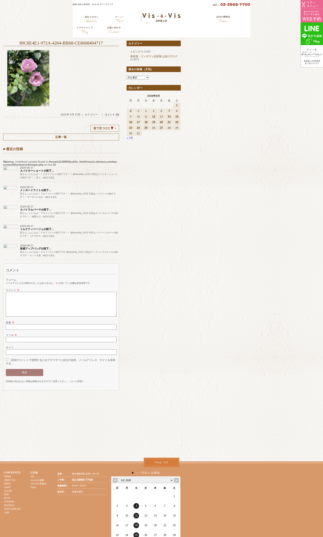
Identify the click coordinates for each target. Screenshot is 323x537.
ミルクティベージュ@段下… (37, 229)
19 (153, 122)
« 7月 (130, 137)
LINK (6, 512)
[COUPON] (84, 31)
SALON (8, 491)
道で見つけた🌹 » (104, 128)
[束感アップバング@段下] (10, 247)
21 (169, 122)
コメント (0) (111, 114)
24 (138, 127)
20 (161, 122)
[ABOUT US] (91, 19)
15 (176, 116)
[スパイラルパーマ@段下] (10, 209)
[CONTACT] (113, 31)
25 (145, 127)
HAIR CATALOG (12, 509)
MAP (6, 494)
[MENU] (119, 19)
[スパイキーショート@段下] (10, 170)
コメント (13, 290)
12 (153, 116)
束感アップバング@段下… (35, 248)
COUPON (9, 501)
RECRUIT (9, 505)
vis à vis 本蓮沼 (38, 483)
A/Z (32, 476)
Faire (33, 487)
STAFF (7, 487)
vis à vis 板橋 (37, 480)
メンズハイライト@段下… (35, 190)
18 (145, 122)
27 (161, 127)
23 (130, 127)
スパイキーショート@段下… (37, 170)
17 (138, 122)
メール (11, 334)
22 (176, 122)
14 (169, 116)
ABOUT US (10, 480)
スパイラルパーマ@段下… (35, 209)
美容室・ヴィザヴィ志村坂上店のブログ (153, 56)
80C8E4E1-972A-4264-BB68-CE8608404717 (61, 43)
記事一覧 (61, 136)
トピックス (136, 51)
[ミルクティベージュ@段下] (10, 228)
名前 (10, 322)
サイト (10, 347)
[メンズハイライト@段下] (10, 189)
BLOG (7, 498)
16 (130, 122)
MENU (7, 483)
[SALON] (223, 19)
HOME (7, 476)
